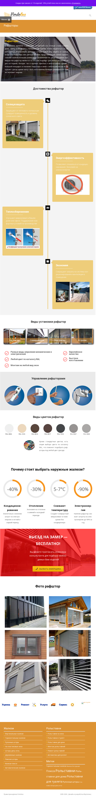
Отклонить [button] (76, 3)
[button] (48, 569)
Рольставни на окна (56, 734)
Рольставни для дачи (56, 742)
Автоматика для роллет (57, 755)
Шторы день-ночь (12, 751)
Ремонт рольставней (56, 751)
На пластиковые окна (13, 746)
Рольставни (65, 770)
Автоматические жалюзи (15, 768)
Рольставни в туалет (56, 738)
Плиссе (50, 771)
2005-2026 (64, 794)
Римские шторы (11, 759)
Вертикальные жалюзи (14, 734)
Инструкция (76, 766)
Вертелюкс (87, 794)
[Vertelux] (13, 14)
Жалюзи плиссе (11, 763)
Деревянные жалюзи (13, 755)
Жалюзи (69, 766)
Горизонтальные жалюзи (15, 738)
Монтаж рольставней (56, 746)
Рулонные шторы (12, 742)
